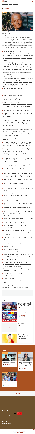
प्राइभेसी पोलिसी (20, 406)
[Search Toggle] (30, 1)
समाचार (19, 402)
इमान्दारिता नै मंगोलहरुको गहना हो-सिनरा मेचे (9, 382)
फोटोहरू (3, 404)
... (32, 350)
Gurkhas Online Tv (6, 8)
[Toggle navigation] (32, 1)
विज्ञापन (3, 406)
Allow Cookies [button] (20, 432)
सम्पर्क (19, 408)
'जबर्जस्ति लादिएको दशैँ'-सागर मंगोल (9, 363)
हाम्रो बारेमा (19, 400)
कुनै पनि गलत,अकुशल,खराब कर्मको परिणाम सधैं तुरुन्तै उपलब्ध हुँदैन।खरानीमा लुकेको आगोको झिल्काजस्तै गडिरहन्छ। (25, 335)
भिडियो (19, 404)
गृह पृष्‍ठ (3, 400)
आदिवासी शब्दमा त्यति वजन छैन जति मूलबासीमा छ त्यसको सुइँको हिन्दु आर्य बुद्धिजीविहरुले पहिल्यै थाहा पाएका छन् (25, 364)
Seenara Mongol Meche (8, 385)
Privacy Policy (14, 432)
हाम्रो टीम (3, 402)
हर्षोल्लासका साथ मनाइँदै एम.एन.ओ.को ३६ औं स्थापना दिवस (25, 313)
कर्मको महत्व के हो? (21, 323)
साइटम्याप (3, 408)
